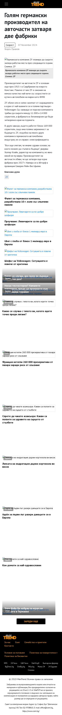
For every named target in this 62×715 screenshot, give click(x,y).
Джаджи (8, 302)
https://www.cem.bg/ (31, 711)
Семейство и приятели (35, 642)
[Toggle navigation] (6, 4)
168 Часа (24, 663)
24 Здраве (52, 666)
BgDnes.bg (9, 666)
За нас (7, 642)
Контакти (9, 645)
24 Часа (14, 663)
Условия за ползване (14, 652)
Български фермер (50, 663)
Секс (7, 353)
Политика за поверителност (43, 652)
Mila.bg (31, 666)
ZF (6, 176)
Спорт (7, 610)
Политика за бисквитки (15, 656)
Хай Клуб (35, 663)
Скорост (10, 45)
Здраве (8, 278)
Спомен (31, 670)
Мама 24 (41, 666)
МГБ (5, 663)
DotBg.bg (21, 666)
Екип (17, 642)
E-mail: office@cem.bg (43, 708)
